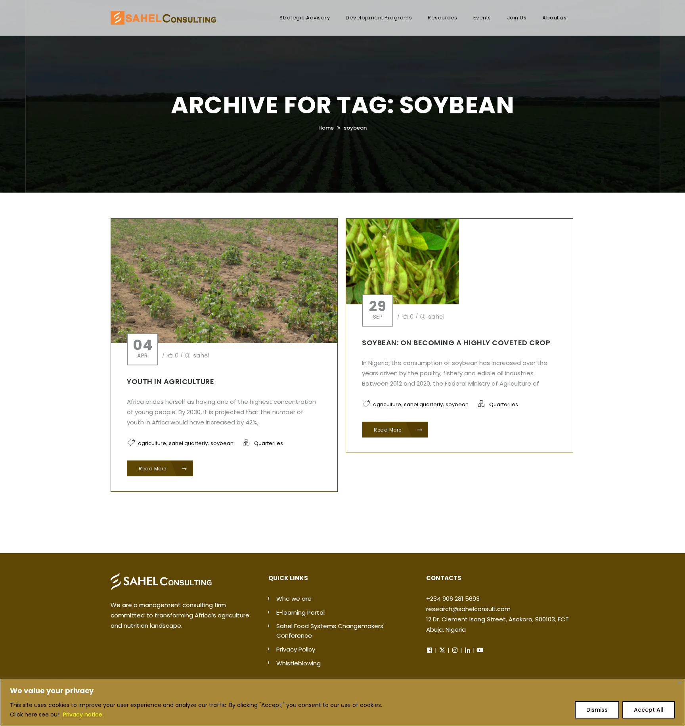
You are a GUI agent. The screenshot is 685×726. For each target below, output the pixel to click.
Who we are (294, 598)
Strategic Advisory (304, 17)
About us (554, 17)
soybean (355, 128)
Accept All (649, 710)
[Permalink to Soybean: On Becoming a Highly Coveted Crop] (402, 261)
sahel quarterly (188, 443)
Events (482, 17)
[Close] (679, 682)
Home (326, 128)
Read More (153, 468)
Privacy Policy (295, 649)
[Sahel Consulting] (163, 14)
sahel (201, 355)
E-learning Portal (300, 612)
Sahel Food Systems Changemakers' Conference (330, 631)
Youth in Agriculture (170, 381)
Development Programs (379, 17)
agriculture (152, 443)
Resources (442, 17)
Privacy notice (82, 714)
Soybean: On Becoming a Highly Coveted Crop (456, 343)
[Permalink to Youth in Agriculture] (224, 280)
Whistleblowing (298, 663)
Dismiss (597, 710)
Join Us (517, 17)
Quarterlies (268, 443)
